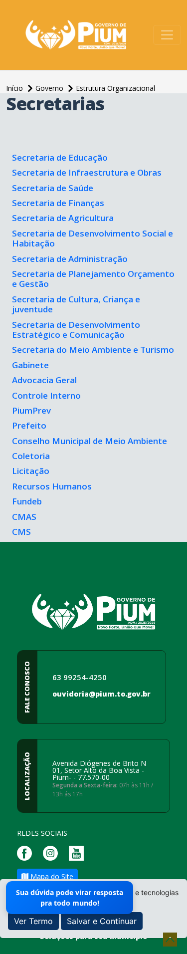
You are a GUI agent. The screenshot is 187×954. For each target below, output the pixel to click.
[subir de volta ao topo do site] (170, 940)
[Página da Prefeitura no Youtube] (79, 852)
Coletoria (31, 456)
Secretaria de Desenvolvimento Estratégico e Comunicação (76, 329)
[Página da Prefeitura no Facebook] (27, 852)
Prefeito (29, 425)
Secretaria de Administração (70, 258)
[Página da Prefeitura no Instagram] (53, 852)
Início (15, 88)
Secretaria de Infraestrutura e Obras (87, 172)
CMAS (24, 516)
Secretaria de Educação (60, 157)
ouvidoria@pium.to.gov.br (101, 694)
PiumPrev (31, 410)
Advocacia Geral (44, 380)
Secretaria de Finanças (58, 203)
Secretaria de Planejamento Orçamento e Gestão (93, 278)
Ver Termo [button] (33, 921)
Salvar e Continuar (102, 921)
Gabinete (30, 365)
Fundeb (27, 501)
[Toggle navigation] (167, 35)
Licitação (30, 471)
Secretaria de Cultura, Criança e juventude (76, 304)
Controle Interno (46, 395)
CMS (21, 531)
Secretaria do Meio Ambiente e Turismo (93, 349)
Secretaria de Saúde (52, 188)
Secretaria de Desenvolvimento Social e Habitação (92, 238)
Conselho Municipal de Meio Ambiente (89, 441)
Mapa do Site (50, 876)
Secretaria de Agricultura (63, 218)
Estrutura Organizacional (115, 88)
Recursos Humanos (52, 486)
